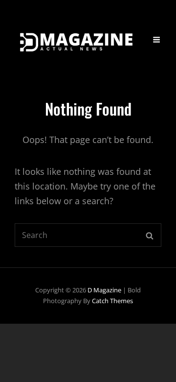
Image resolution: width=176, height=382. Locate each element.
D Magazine (104, 290)
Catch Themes (112, 300)
